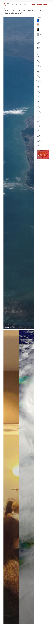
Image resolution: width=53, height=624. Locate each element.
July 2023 (38, 102)
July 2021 (38, 130)
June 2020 (38, 145)
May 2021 (38, 132)
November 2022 (39, 110)
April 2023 (38, 106)
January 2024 (38, 95)
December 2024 (39, 81)
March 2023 (38, 107)
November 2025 (39, 67)
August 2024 (38, 86)
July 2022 (38, 115)
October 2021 (38, 126)
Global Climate (10, 324)
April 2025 (38, 76)
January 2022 (38, 122)
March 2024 (38, 92)
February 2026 (39, 63)
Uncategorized (39, 51)
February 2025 (39, 78)
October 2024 (38, 83)
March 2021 (38, 135)
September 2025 (39, 70)
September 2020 (39, 141)
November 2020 (39, 140)
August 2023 (38, 101)
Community (6, 324)
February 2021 (39, 136)
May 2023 (38, 105)
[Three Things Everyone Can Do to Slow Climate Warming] (18, 173)
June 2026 (38, 58)
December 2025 (39, 66)
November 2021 (39, 125)
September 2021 (39, 127)
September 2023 (39, 100)
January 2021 (38, 137)
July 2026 (38, 57)
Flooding (38, 43)
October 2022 (38, 111)
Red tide (38, 48)
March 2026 (38, 62)
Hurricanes (38, 47)
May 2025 (38, 75)
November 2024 (39, 82)
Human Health (39, 46)
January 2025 (38, 80)
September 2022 (39, 112)
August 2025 (38, 71)
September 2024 (39, 85)
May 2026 (38, 60)
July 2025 (38, 72)
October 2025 (38, 68)
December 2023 (39, 96)
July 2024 (38, 87)
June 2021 (38, 131)
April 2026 (38, 61)
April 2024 (38, 91)
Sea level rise (38, 49)
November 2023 (39, 97)
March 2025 (38, 77)
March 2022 (38, 120)
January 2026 (38, 65)
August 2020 (38, 142)
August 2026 (38, 56)
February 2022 (39, 121)
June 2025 (38, 73)
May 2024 (38, 90)
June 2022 (38, 116)
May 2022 (38, 117)
